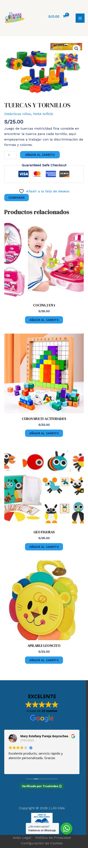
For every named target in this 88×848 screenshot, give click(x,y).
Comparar (17, 197)
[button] (76, 48)
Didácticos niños (17, 114)
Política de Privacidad (53, 838)
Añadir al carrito (40, 154)
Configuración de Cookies (42, 843)
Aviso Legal (22, 838)
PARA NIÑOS (43, 114)
